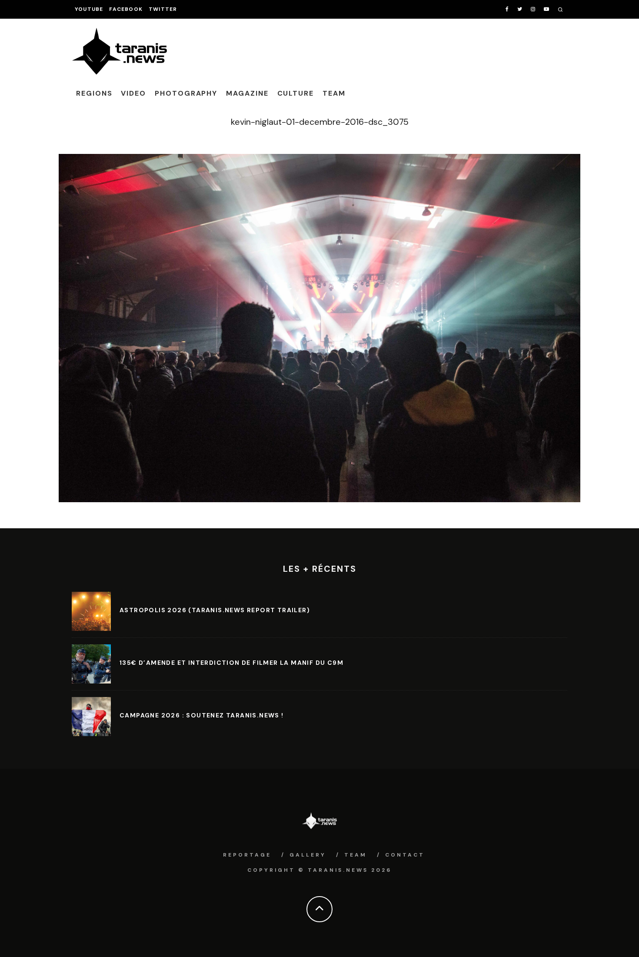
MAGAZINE (247, 93)
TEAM (334, 93)
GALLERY (308, 854)
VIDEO (133, 93)
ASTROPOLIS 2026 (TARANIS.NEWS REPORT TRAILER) (215, 610)
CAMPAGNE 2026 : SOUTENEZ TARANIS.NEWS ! (202, 715)
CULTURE (295, 93)
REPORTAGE (247, 854)
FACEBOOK (126, 9)
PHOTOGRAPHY (186, 93)
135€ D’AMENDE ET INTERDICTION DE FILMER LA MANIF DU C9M (231, 663)
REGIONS (94, 93)
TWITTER (163, 9)
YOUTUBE (89, 9)
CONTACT (405, 854)
